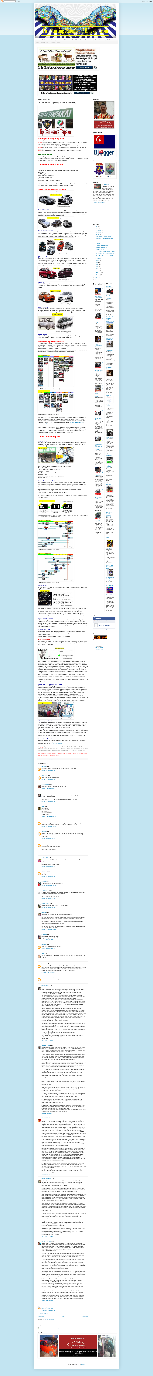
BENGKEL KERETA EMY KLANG (109, 512)
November (98, 232)
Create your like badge (110, 629)
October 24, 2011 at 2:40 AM (48, 779)
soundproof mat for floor (47, 1308)
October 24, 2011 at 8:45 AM (48, 801)
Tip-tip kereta (58, 39)
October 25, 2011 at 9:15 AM (48, 898)
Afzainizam (106, 184)
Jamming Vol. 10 (100, 249)
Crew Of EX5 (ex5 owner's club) (109, 567)
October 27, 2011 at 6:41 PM (48, 907)
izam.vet (108, 395)
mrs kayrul (44, 881)
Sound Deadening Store (47, 1305)
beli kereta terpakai (58, 743)
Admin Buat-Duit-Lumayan (48, 977)
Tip (52, 743)
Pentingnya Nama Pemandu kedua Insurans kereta (104, 239)
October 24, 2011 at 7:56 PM (48, 866)
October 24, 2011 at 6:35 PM (48, 838)
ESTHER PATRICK (46, 1241)
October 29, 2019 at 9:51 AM (48, 1300)
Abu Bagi (44, 912)
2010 (96, 277)
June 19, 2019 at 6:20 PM (48, 1174)
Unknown (44, 766)
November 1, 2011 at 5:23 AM (49, 959)
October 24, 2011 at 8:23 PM (48, 876)
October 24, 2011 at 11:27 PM (49, 885)
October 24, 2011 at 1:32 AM (48, 770)
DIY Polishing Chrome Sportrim (103, 236)
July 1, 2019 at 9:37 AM (47, 1236)
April (97, 268)
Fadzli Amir (44, 775)
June (97, 264)
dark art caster (110, 428)
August (98, 260)
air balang (108, 484)
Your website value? (99, 649)
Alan (43, 793)
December (98, 230)
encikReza (44, 934)
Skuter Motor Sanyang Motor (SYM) (104, 255)
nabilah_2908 (45, 857)
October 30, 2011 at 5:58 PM (48, 940)
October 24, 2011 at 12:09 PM (49, 826)
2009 (96, 279)
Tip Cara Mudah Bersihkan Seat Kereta (105, 251)
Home (37, 39)
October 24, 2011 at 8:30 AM (48, 788)
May (97, 266)
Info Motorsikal (68, 39)
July (97, 262)
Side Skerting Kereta (42, 42)
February (98, 273)
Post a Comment (44, 1313)
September (99, 258)
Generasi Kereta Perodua (76, 422)
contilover (108, 286)
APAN (43, 953)
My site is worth (99, 646)
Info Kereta (78, 39)
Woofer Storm (45, 890)
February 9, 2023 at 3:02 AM (48, 1310)
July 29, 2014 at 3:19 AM (47, 981)
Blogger (83, 1364)
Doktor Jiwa (109, 455)
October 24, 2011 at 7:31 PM (48, 853)
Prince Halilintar (46, 903)
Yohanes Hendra (46, 1045)
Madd (43, 806)
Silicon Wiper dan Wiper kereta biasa (105, 253)
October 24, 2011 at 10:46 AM (49, 816)
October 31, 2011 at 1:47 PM (48, 948)
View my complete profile (99, 202)
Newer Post (41, 1316)
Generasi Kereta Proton (44, 424)
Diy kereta (97, 39)
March (97, 270)
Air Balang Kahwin (55, 42)
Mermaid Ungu (45, 784)
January (98, 275)
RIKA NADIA (45, 1118)
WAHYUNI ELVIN (46, 985)
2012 (96, 226)
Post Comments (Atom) (49, 1319)
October (98, 235)
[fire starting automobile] (96, 627)
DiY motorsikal (88, 39)
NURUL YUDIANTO (46, 1178)
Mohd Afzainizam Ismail (101, 620)
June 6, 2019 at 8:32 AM (47, 1113)
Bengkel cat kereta (108, 39)
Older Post (85, 1316)
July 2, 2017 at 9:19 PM (47, 1040)
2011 (96, 229)
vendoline (44, 871)
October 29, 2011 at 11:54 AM (49, 929)
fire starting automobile (104, 625)
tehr (43, 843)
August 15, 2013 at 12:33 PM (48, 972)
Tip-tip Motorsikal (47, 39)
